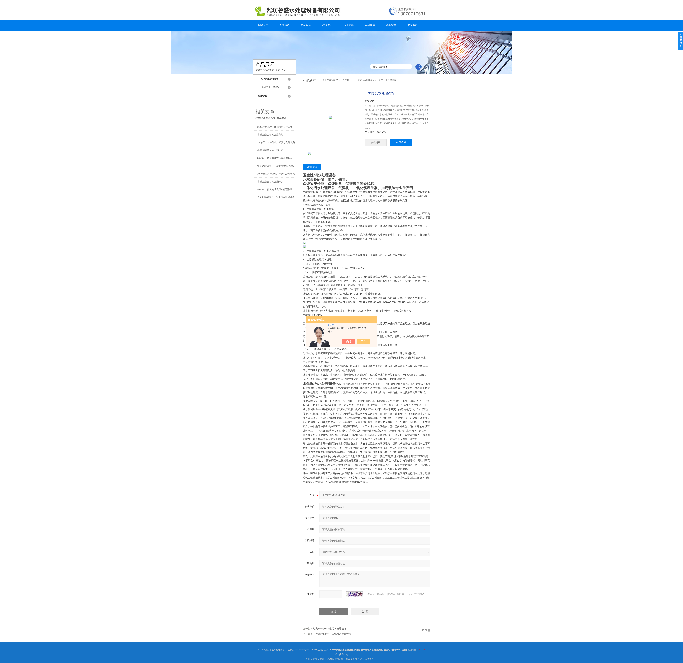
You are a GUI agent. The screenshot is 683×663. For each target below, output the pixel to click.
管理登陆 (362, 659)
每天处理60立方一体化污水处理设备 (275, 166)
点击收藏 (401, 142)
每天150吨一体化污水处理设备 (329, 628)
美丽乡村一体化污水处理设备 (368, 649)
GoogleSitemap (341, 654)
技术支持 (349, 25)
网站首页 (263, 25)
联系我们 (413, 25)
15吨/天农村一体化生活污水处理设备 (276, 142)
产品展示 (306, 25)
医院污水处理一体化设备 (395, 649)
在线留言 (391, 25)
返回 (424, 630)
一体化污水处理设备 (365, 80)
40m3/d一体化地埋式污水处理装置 (274, 189)
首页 (338, 80)
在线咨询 (376, 142)
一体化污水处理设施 (269, 87)
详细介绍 (312, 167)
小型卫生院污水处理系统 (270, 134)
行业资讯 (327, 25)
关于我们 (285, 25)
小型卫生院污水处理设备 (270, 181)
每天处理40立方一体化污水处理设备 (275, 197)
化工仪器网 (351, 659)
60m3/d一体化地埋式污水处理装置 (274, 158)
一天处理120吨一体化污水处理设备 (332, 634)
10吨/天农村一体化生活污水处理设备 (276, 173)
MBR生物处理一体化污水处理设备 (275, 126)
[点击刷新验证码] (354, 594)
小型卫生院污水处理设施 (270, 150)
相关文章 (265, 111)
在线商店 (370, 25)
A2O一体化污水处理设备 (341, 649)
